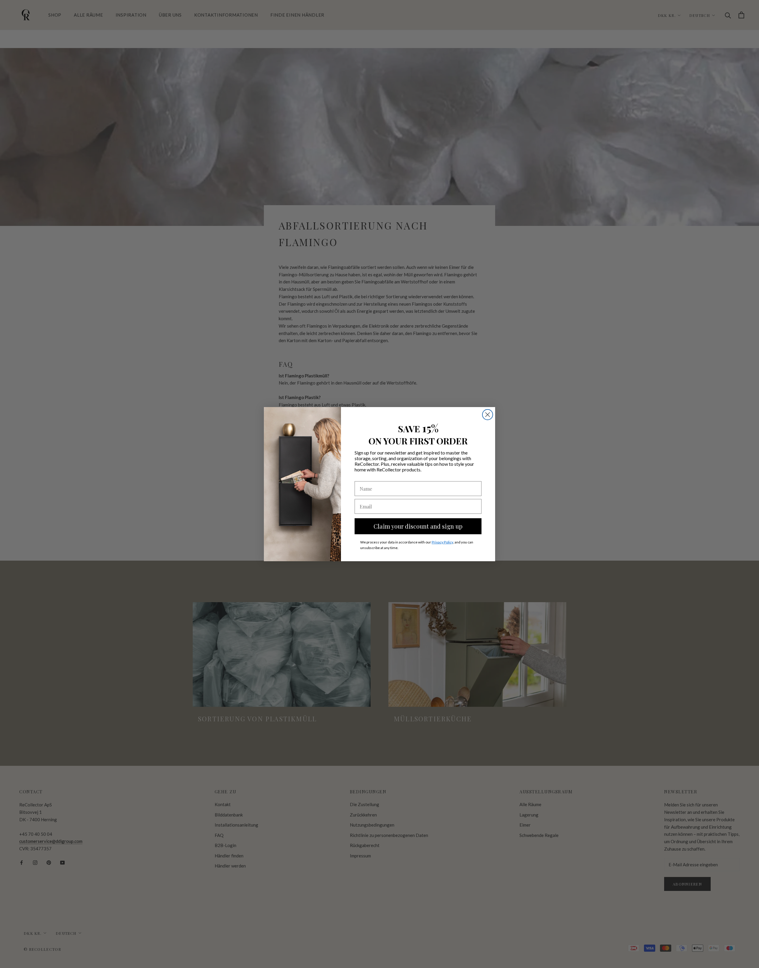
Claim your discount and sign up (418, 526)
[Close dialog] (487, 414)
